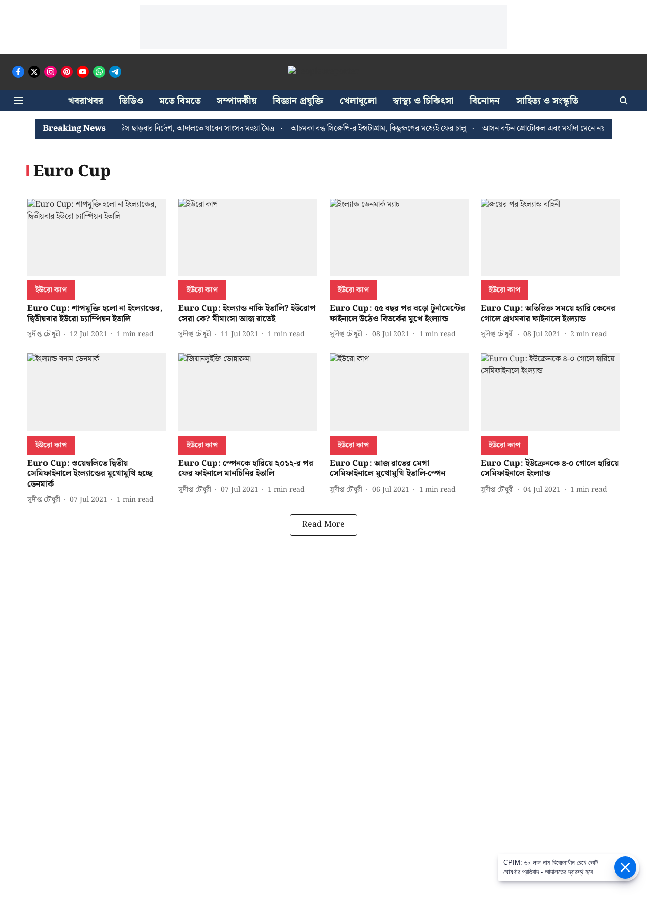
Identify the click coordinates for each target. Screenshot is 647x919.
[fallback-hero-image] (96, 238)
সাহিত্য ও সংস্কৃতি (547, 101)
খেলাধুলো (358, 101)
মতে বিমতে (180, 101)
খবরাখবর (85, 101)
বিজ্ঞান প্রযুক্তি (298, 101)
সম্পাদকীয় (237, 101)
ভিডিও (131, 101)
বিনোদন (485, 101)
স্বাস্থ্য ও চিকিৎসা (423, 101)
